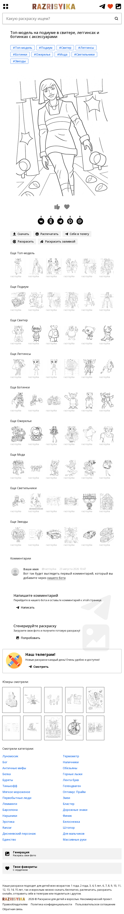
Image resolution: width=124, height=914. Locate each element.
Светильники (27, 488)
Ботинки (23, 387)
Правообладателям (14, 904)
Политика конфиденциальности (51, 904)
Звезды (22, 522)
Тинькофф (9, 786)
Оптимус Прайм (74, 792)
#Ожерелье (42, 54)
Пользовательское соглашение (95, 904)
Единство (9, 839)
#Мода (62, 54)
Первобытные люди (16, 798)
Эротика (8, 822)
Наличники (71, 762)
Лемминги (9, 804)
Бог (4, 762)
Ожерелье (24, 421)
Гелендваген (72, 786)
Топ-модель (26, 253)
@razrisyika (49, 569)
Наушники (9, 816)
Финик (67, 816)
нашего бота (56, 578)
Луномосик (10, 756)
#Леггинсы (86, 48)
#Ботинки (20, 54)
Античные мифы (14, 768)
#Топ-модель (22, 48)
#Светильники (84, 54)
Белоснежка (71, 822)
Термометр (71, 756)
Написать (28, 607)
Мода (21, 454)
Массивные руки (74, 839)
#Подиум (45, 48)
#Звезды (19, 61)
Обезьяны (70, 768)
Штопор (69, 828)
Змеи (66, 798)
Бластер (68, 804)
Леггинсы (24, 354)
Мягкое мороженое (16, 792)
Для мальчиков (73, 833)
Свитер (22, 320)
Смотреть (41, 667)
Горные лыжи (72, 774)
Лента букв (71, 780)
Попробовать (30, 638)
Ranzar (7, 828)
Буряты (7, 780)
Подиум (22, 287)
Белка (6, 774)
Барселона (10, 810)
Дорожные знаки (75, 810)
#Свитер (65, 48)
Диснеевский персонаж (19, 833)
